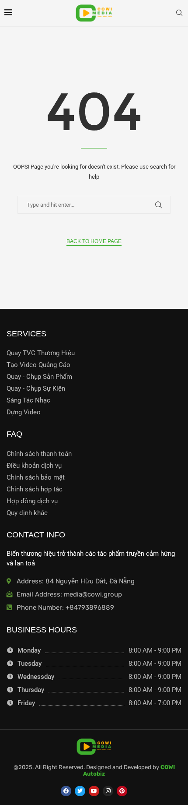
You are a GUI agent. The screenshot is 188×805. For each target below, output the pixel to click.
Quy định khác (27, 513)
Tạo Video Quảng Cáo (38, 365)
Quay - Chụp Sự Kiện (36, 388)
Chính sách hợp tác (35, 489)
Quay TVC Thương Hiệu (41, 353)
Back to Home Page (94, 241)
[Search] (179, 13)
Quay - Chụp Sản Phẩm (39, 377)
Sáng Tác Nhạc (28, 400)
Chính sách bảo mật (36, 477)
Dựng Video (24, 412)
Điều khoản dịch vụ (34, 466)
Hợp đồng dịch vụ (32, 501)
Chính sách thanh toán (39, 454)
